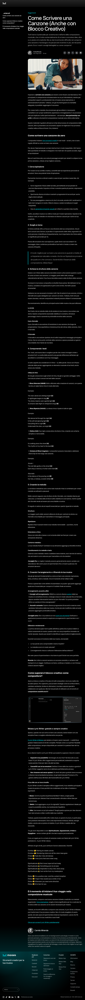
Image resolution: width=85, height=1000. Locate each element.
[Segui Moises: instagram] (3, 997)
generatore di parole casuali (44, 209)
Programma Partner (74, 972)
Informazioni (74, 958)
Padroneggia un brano (48, 970)
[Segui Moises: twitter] (15, 997)
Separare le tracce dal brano (49, 964)
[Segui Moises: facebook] (18, 997)
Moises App (62, 958)
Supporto (73, 983)
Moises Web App (62, 962)
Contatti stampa (75, 987)
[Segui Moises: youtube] (9, 997)
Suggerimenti (32, 13)
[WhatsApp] (64, 52)
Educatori (35, 977)
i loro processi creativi (49, 140)
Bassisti (34, 967)
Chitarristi (35, 970)
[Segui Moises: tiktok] (6, 997)
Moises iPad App (62, 968)
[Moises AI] (4, 3)
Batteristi (34, 960)
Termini (72, 980)
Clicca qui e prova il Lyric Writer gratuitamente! (43, 922)
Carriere (72, 968)
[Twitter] (72, 52)
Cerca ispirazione (42, 902)
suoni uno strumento (62, 616)
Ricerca (72, 965)
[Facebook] (80, 52)
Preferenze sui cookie (27, 997)
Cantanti (34, 963)
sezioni (69, 594)
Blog (71, 961)
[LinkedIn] (76, 52)
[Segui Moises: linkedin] (12, 997)
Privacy (72, 977)
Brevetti (72, 990)
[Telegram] (68, 52)
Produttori (35, 973)
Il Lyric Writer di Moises (35, 740)
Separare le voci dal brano (49, 959)
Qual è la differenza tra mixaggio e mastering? (49, 976)
